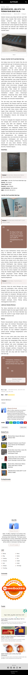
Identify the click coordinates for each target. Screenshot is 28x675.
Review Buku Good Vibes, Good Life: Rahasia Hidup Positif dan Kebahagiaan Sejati (17, 451)
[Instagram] (17, 668)
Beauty (4, 553)
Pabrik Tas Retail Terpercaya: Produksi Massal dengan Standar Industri (13, 637)
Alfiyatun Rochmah (12, 408)
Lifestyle (5, 565)
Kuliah (18, 563)
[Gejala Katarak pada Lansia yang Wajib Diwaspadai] (14, 652)
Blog (4, 556)
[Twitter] (11, 422)
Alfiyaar (14, 2)
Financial (5, 560)
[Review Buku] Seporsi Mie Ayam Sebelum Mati (16, 436)
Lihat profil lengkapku (14, 545)
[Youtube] (20, 668)
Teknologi (19, 565)
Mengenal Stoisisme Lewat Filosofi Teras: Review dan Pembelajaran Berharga (16, 444)
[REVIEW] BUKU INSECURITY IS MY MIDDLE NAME (17, 471)
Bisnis (18, 553)
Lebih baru (4, 427)
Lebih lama (23, 427)
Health (18, 560)
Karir (4, 563)
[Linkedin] (21, 422)
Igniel (16, 673)
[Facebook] (7, 422)
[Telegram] (14, 422)
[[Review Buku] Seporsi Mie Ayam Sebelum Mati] (4, 438)
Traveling (5, 568)
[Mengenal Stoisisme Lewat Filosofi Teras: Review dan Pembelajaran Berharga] (4, 445)
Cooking (4, 558)
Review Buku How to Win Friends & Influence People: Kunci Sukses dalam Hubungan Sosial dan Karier (17, 458)
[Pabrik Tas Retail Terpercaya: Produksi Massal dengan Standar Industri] (14, 634)
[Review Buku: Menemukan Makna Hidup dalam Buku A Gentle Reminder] (4, 466)
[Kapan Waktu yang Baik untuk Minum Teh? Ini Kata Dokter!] (14, 617)
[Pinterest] (25, 422)
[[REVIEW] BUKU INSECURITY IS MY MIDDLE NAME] (4, 473)
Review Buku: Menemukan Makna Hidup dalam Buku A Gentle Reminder (16, 465)
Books (4, 402)
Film (18, 558)
